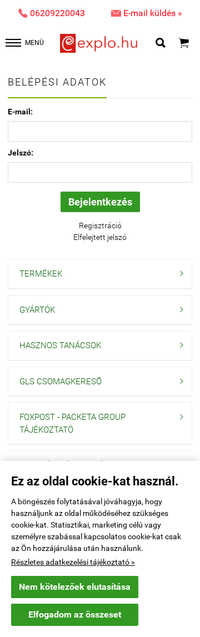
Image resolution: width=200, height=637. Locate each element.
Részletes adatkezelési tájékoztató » (73, 562)
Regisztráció (100, 225)
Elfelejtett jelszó (100, 237)
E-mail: (20, 111)
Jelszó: (20, 152)
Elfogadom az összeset (74, 614)
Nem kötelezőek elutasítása (75, 586)
